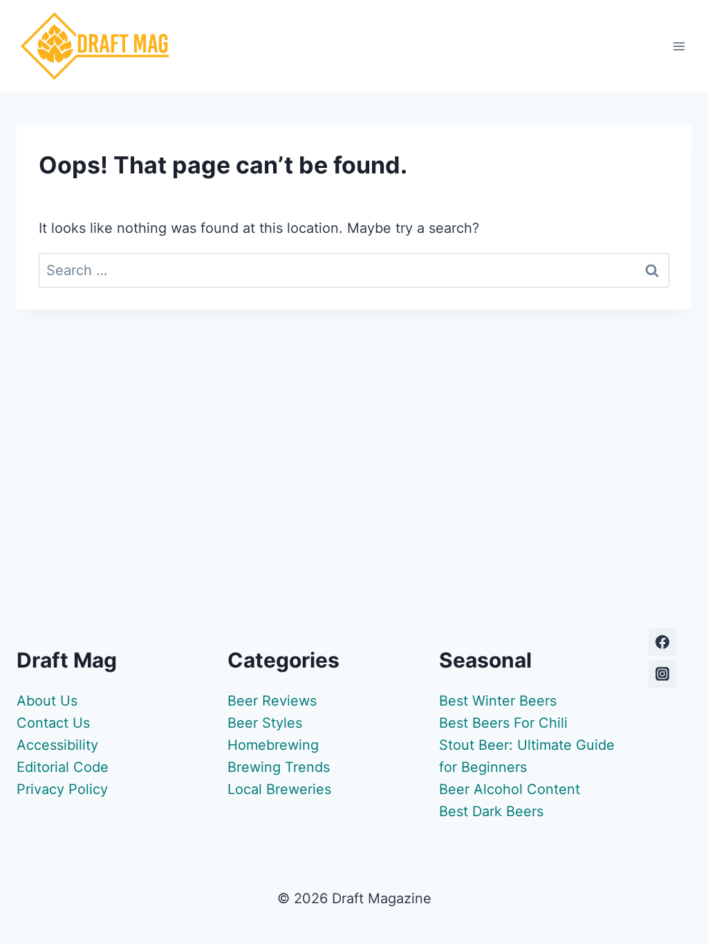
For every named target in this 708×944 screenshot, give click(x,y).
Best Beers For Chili (503, 723)
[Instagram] (662, 674)
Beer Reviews (272, 700)
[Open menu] (678, 46)
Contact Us (53, 723)
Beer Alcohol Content (509, 789)
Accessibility (57, 745)
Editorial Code (63, 767)
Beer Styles (264, 723)
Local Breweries (279, 789)
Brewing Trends (278, 767)
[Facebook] (662, 642)
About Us (47, 700)
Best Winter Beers (498, 700)
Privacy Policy (62, 789)
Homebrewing (273, 745)
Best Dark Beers (491, 811)
